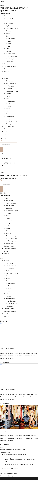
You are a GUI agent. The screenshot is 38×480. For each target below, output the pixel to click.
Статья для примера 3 (7, 348)
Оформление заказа (10, 66)
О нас (6, 69)
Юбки (8, 46)
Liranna (2, 1)
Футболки (9, 26)
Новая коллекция (11, 21)
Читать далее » (4, 362)
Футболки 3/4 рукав (12, 28)
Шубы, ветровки (12, 56)
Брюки (8, 36)
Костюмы (8, 51)
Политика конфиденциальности (9, 476)
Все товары (9, 18)
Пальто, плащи (12, 59)
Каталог (6, 16)
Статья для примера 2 (7, 390)
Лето (9, 44)
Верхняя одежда (11, 54)
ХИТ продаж (10, 23)
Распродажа (10, 61)
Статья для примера (7, 431)
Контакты (6, 71)
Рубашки (8, 31)
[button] (19, 76)
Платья (8, 49)
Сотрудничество (9, 64)
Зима (9, 41)
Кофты (8, 33)
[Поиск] (1, 149)
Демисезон (11, 39)
